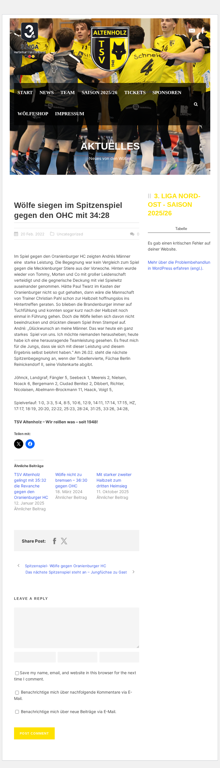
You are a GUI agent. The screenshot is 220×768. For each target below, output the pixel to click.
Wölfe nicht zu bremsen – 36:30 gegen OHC (71, 480)
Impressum (69, 113)
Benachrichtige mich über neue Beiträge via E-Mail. (68, 711)
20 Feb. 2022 (32, 234)
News (47, 92)
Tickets (135, 92)
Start (25, 92)
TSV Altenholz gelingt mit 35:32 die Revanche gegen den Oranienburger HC (31, 486)
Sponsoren (166, 92)
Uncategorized (70, 234)
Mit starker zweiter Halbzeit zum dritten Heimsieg (114, 480)
